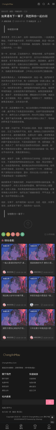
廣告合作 (5, 390)
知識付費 (32, 382)
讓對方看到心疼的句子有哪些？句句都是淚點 (14, 328)
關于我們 (5, 379)
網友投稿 (7, 21)
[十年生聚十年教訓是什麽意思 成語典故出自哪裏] (42, 317)
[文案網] (7, 4)
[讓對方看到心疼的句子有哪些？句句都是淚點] (14, 317)
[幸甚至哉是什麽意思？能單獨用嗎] (42, 284)
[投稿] (39, 4)
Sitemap (39, 419)
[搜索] (43, 4)
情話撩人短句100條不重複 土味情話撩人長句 (14, 295)
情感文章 (32, 21)
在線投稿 (32, 379)
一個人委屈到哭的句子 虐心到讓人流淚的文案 (13, 263)
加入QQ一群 (6, 412)
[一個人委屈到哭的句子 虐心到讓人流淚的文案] (14, 252)
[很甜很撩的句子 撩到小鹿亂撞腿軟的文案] (42, 252)
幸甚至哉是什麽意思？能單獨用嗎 (41, 295)
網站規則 (32, 386)
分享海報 (50, 234)
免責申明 (5, 382)
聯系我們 (5, 386)
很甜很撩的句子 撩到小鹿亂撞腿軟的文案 (41, 263)
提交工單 (32, 390)
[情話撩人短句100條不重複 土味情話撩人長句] (14, 284)
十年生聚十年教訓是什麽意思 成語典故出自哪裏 (41, 328)
